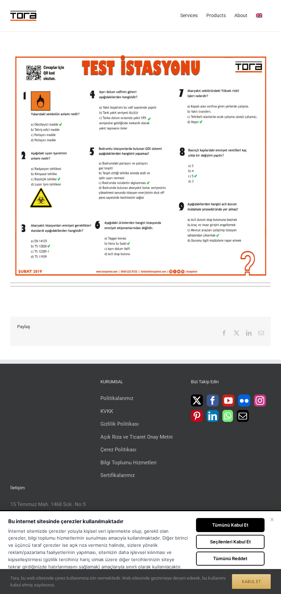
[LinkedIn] (213, 416)
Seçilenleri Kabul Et (230, 541)
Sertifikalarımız (117, 475)
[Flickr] (244, 400)
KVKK (106, 411)
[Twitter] (197, 400)
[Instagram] (260, 400)
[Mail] (243, 416)
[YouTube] (228, 400)
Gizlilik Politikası (119, 424)
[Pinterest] (197, 416)
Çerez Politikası (118, 450)
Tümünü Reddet (230, 558)
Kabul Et (251, 581)
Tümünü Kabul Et (230, 525)
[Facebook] (213, 400)
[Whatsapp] (227, 416)
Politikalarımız (116, 398)
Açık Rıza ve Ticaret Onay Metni (136, 437)
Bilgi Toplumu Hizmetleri (128, 463)
